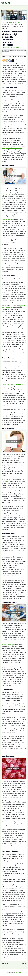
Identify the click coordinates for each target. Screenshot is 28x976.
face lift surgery (19, 706)
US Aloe (5, 2)
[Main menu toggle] (25, 2)
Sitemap (18, 972)
